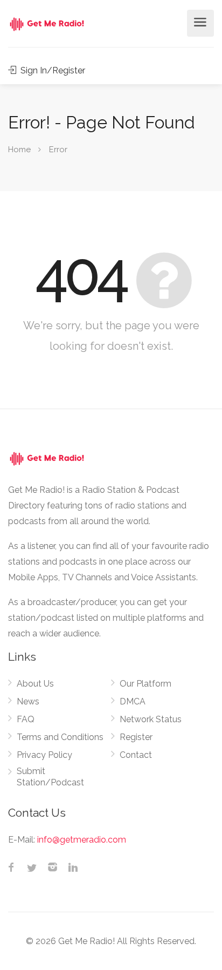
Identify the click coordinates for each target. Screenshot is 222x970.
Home (19, 149)
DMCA (132, 701)
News (28, 701)
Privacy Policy (44, 755)
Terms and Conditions (60, 737)
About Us (35, 684)
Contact (136, 755)
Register (136, 737)
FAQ (25, 719)
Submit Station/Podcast (50, 777)
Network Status (151, 719)
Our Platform (145, 684)
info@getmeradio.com (81, 840)
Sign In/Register (51, 70)
